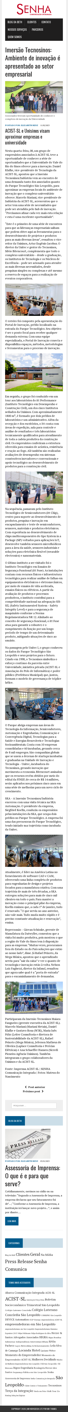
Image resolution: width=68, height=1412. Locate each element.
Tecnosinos (55, 1385)
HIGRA (43, 1337)
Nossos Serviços (17, 30)
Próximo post (31, 1091)
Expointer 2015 (11, 1333)
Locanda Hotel (29, 1350)
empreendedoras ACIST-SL (51, 1320)
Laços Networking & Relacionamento (32, 1345)
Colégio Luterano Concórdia (18, 1310)
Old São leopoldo (48, 1363)
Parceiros (37, 30)
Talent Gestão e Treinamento (35, 1386)
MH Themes (52, 1408)
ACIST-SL (15, 1299)
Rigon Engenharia (23, 1367)
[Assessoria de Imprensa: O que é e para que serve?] (28, 1156)
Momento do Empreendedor (23, 1355)
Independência (23, 1341)
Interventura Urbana (39, 1341)
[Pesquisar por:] (34, 1105)
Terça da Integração (19, 1391)
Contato (46, 22)
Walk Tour (51, 1391)
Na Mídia (47, 1255)
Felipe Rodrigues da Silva (41, 1333)
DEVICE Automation (17, 1319)
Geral (35, 1254)
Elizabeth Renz (29, 125)
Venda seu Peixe (40, 1391)
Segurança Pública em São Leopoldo (30, 1372)
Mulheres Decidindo (44, 1359)
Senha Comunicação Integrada (43, 1378)
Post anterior (36, 1087)
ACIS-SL (50, 1292)
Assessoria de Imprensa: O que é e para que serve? (32, 1175)
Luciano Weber (48, 1350)
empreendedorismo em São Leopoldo (19, 1329)
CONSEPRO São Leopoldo (51, 1315)
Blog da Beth (15, 22)
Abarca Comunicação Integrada (25, 1292)
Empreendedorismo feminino (46, 1329)
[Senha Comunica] (34, 9)
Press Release (19, 1261)
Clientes (31, 22)
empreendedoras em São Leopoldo (30, 1324)
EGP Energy (35, 1319)
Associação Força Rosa (35, 1300)
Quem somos (15, 37)
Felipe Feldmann (24, 1333)
